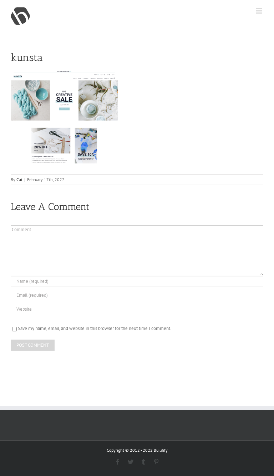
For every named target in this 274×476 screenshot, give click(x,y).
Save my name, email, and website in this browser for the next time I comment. (94, 328)
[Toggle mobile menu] (259, 11)
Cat (19, 179)
